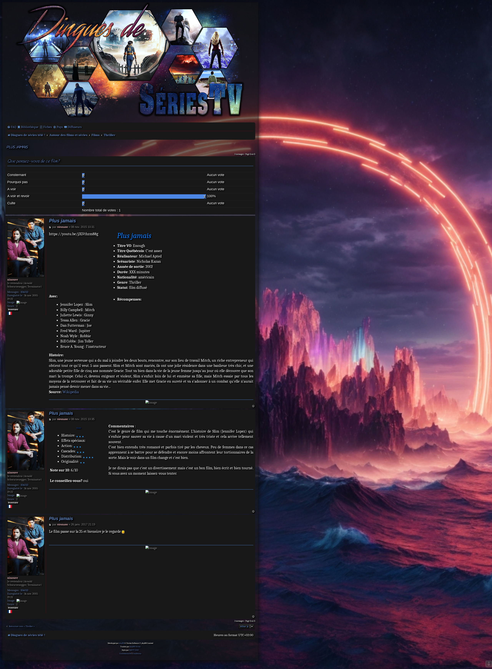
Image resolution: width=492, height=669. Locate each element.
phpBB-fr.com (135, 647)
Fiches (47, 127)
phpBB (121, 643)
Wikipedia (70, 392)
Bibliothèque (29, 127)
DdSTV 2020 (134, 650)
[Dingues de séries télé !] (130, 62)
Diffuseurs (75, 127)
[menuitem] (11, 127)
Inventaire (13, 309)
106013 (24, 292)
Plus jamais (17, 147)
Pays (60, 127)
